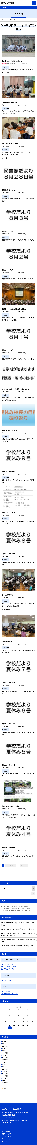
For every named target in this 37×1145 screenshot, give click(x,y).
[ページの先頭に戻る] (34, 1142)
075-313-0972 (10, 1115)
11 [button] (24, 866)
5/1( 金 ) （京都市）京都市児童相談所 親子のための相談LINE (17, 929)
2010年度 (5, 1078)
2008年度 (5, 1083)
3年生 (12, 906)
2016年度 (5, 1064)
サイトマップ (7, 1123)
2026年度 (5, 1041)
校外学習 (21, 906)
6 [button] (15, 866)
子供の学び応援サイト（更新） (9, 994)
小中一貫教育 (8, 609)
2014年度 (5, 1069)
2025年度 (5, 1044)
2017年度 (5, 1062)
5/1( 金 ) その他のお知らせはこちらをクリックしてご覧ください (17, 946)
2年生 (5, 158)
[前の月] (3, 1007)
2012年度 (5, 1074)
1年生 (5, 906)
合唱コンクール (22, 908)
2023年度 (5, 1048)
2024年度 (5, 1046)
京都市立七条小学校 (7, 964)
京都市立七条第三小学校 (8, 967)
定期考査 (29, 908)
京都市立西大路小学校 (7, 969)
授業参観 (5, 910)
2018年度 (5, 1060)
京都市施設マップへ (6, 980)
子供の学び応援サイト (7, 991)
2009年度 (5, 1080)
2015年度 (5, 1067)
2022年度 (5, 1051)
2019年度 (5, 1058)
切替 (32, 893)
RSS (5, 1088)
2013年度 (5, 1071)
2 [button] (5, 866)
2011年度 (5, 1076)
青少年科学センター (22, 910)
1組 (29, 910)
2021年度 (5, 1053)
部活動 (16, 906)
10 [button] (21, 866)
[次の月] (33, 1007)
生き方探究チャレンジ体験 (10, 908)
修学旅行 (26, 906)
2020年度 (5, 1055)
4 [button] (10, 866)
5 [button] (12, 866)
